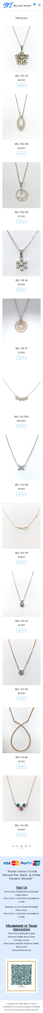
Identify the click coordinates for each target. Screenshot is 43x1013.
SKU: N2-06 (21, 484)
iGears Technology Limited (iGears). (23, 1009)
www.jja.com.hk (21, 940)
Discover (21, 85)
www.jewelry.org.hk (21, 950)
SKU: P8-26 (22, 280)
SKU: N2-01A (21, 416)
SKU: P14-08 (21, 144)
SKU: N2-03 (21, 689)
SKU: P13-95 (21, 75)
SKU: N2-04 (21, 825)
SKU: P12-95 (21, 552)
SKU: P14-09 (21, 212)
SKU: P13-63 (21, 621)
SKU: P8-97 (22, 348)
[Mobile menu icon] (39, 5)
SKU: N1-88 (21, 757)
